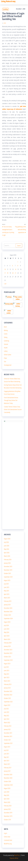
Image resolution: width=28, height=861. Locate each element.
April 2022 (6, 719)
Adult (5, 327)
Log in (5, 833)
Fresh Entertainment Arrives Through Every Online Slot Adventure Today (11, 400)
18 (7, 273)
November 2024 (8, 611)
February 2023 (7, 684)
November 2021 (8, 736)
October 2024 (7, 615)
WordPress (17, 855)
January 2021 (7, 771)
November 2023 (8, 653)
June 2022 (6, 712)
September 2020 (8, 785)
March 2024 (7, 639)
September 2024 (8, 618)
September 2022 (8, 702)
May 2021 (6, 757)
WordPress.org (8, 844)
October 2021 (7, 740)
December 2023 (8, 650)
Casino (5, 334)
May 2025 (6, 591)
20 (12, 273)
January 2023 (7, 688)
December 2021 (8, 733)
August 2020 (7, 788)
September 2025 (8, 577)
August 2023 (7, 663)
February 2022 (7, 726)
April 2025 (6, 594)
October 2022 (7, 698)
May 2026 (6, 549)
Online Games (7, 354)
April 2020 (6, 799)
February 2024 (7, 643)
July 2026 (6, 542)
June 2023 (6, 670)
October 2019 (7, 819)
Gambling (5, 9)
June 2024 (6, 629)
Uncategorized (7, 365)
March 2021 (7, 764)
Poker (5, 358)
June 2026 (6, 546)
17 (5, 273)
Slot (5, 361)
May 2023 (6, 674)
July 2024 (6, 625)
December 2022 (8, 691)
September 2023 (8, 660)
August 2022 (7, 705)
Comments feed (8, 840)
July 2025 (6, 584)
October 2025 (7, 573)
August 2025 (7, 580)
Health (5, 348)
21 (15, 273)
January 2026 (7, 563)
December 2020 (8, 774)
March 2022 (7, 722)
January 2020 (7, 809)
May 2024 (6, 632)
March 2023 (7, 681)
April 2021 (6, 760)
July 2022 (6, 709)
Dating (5, 337)
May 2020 (6, 795)
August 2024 (7, 622)
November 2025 (8, 570)
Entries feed (7, 837)
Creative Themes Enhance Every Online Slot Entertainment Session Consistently (13, 409)
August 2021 (7, 747)
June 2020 (6, 792)
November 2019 (8, 816)
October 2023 (7, 657)
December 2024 (8, 608)
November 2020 (8, 778)
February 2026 (7, 559)
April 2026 (6, 552)
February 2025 (7, 601)
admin (4, 23)
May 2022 (6, 715)
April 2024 (6, 636)
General (6, 344)
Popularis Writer (14, 858)
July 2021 (6, 750)
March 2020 (7, 802)
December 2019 (8, 812)
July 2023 (6, 667)
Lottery (5, 351)
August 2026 (7, 539)
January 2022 (7, 729)
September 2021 (8, 743)
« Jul (5, 283)
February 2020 (7, 806)
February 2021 (7, 767)
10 (5, 269)
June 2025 (6, 587)
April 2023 (6, 677)
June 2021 (6, 754)
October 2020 (7, 781)
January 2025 (7, 604)
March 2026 (7, 556)
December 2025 (8, 566)
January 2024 (7, 646)
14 (15, 269)
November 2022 (8, 695)
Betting (6, 330)
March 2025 (7, 598)
